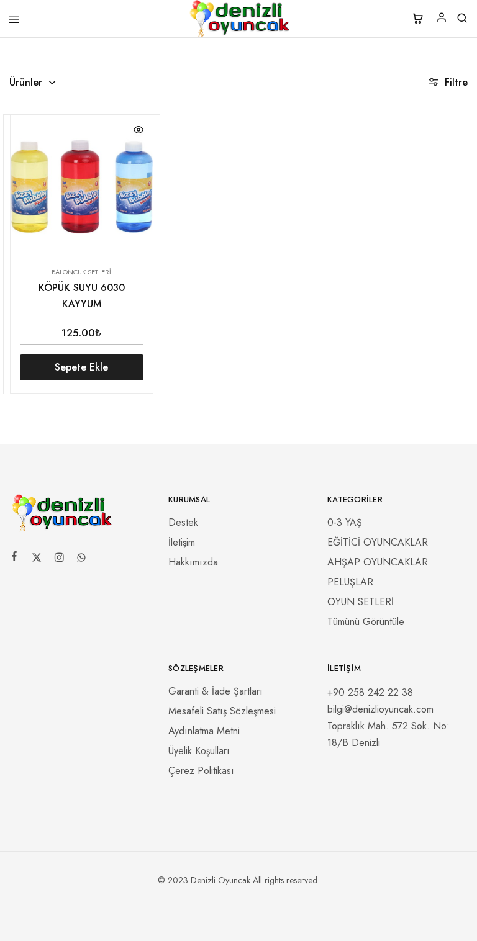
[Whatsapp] (81, 559)
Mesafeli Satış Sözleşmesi (222, 711)
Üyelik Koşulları (199, 751)
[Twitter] (36, 559)
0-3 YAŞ (344, 522)
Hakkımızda (193, 562)
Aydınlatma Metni (204, 731)
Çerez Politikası (201, 770)
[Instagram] (59, 559)
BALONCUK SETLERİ (81, 272)
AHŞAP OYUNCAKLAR (377, 562)
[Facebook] (14, 558)
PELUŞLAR (350, 582)
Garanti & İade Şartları (215, 691)
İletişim (181, 542)
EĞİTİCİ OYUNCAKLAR (377, 542)
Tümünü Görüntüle (365, 622)
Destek (183, 522)
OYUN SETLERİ (360, 602)
